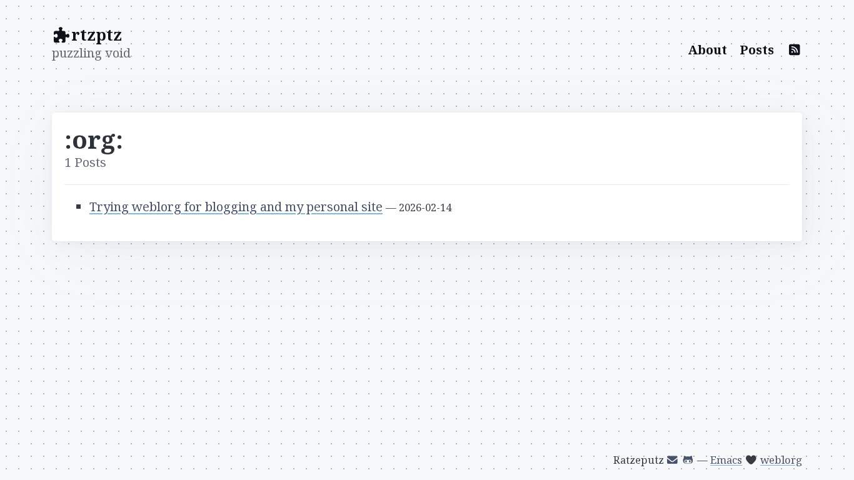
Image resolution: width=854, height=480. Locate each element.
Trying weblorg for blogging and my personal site (236, 206)
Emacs (726, 459)
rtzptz (96, 34)
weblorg (781, 459)
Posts (757, 49)
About (707, 49)
